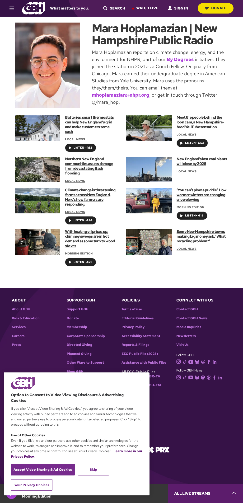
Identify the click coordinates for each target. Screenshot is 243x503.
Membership (77, 327)
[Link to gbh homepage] (33, 7)
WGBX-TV (151, 376)
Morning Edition (190, 207)
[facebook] (209, 361)
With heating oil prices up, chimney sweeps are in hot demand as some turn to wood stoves (90, 238)
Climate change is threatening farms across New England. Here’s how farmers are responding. (90, 197)
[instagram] (178, 361)
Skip (93, 469)
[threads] (203, 361)
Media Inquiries (188, 327)
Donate (218, 8)
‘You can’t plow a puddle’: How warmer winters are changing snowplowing (201, 195)
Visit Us (182, 345)
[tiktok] (185, 361)
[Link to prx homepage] (158, 449)
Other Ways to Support (85, 363)
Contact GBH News (191, 318)
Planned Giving (79, 354)
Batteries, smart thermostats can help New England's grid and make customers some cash (89, 124)
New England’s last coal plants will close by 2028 (202, 161)
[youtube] (190, 361)
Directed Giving (79, 345)
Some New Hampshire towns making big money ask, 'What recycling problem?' (201, 236)
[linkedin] (214, 361)
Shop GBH (75, 372)
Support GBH (78, 309)
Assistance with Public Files (144, 363)
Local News (75, 139)
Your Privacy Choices (31, 485)
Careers (18, 336)
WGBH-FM (152, 385)
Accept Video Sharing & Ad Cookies (43, 469)
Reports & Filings (135, 345)
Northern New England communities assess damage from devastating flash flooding (89, 166)
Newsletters (186, 336)
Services (19, 327)
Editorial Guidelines (138, 318)
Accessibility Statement (141, 336)
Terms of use (132, 309)
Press (16, 345)
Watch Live (147, 8)
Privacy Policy (133, 327)
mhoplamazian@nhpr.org (120, 95)
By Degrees (180, 59)
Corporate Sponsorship (86, 336)
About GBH (21, 309)
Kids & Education (26, 318)
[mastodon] (203, 377)
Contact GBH (187, 309)
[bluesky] (197, 361)
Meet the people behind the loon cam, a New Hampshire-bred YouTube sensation (200, 122)
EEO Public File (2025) (140, 354)
